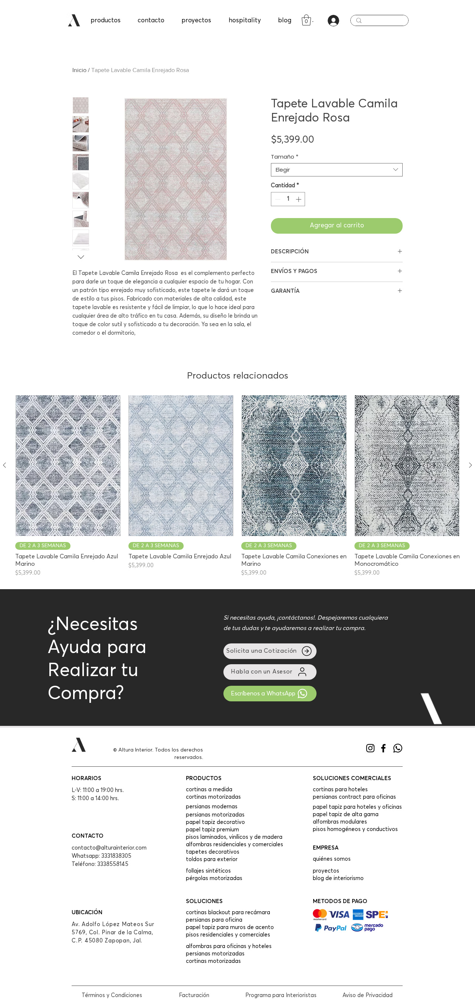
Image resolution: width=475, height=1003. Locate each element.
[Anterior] (4, 465)
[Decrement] (277, 199)
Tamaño (284, 156)
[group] (237, 486)
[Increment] (299, 199)
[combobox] (337, 169)
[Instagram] (370, 748)
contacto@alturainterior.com (109, 848)
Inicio (79, 70)
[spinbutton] (288, 199)
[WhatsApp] (398, 748)
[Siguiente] (470, 465)
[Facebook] (383, 748)
